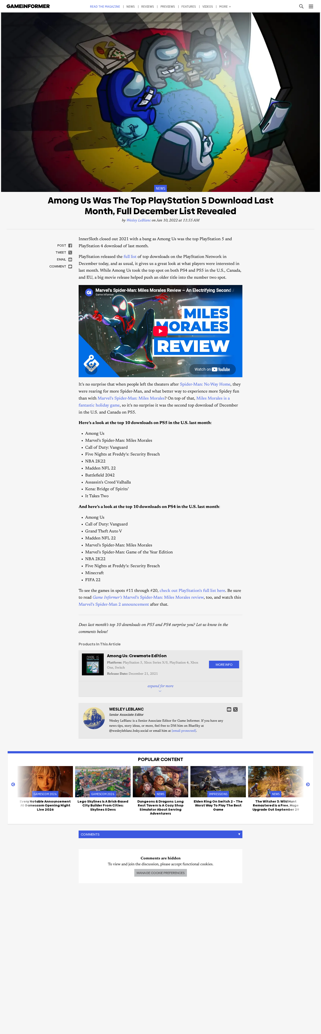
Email (229, 709)
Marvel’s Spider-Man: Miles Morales (131, 398)
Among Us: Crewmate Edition (137, 656)
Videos (207, 6)
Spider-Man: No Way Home (205, 384)
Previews (167, 6)
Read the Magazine (105, 6)
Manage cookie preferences (160, 873)
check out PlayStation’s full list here (192, 591)
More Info (224, 664)
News (130, 6)
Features (188, 6)
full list (130, 257)
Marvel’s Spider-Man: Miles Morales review (148, 598)
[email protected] (184, 731)
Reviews (147, 6)
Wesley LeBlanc (138, 220)
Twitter (235, 709)
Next (308, 784)
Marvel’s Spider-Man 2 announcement (114, 605)
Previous (13, 784)
